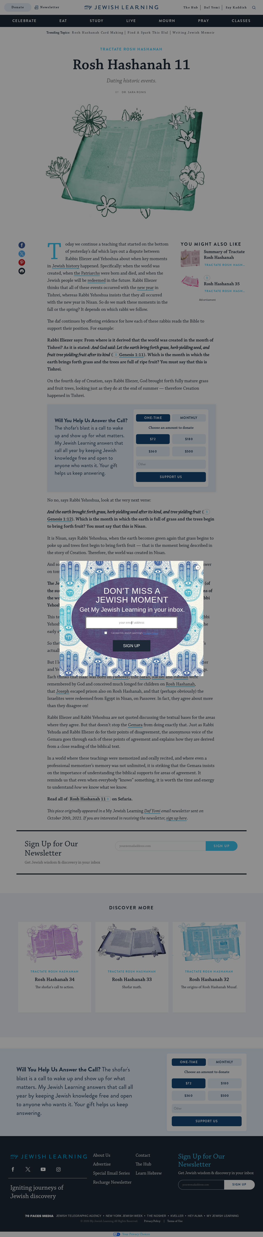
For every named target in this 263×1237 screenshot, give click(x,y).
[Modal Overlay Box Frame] (131, 618)
